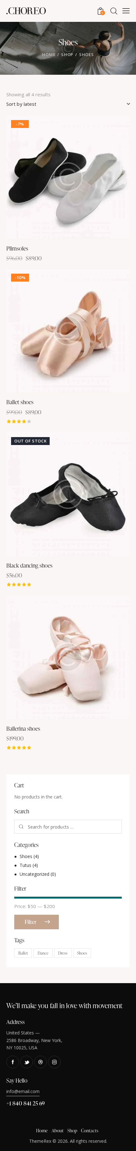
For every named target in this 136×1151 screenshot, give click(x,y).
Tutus (25, 865)
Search (21, 826)
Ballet (23, 953)
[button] (50, 177)
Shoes (26, 856)
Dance (43, 953)
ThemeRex (40, 1141)
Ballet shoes (20, 401)
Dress (62, 953)
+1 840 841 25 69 (25, 1103)
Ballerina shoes (23, 728)
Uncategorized (34, 874)
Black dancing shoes (29, 565)
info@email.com (23, 1091)
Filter (30, 921)
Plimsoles (17, 248)
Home (48, 54)
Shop (67, 54)
